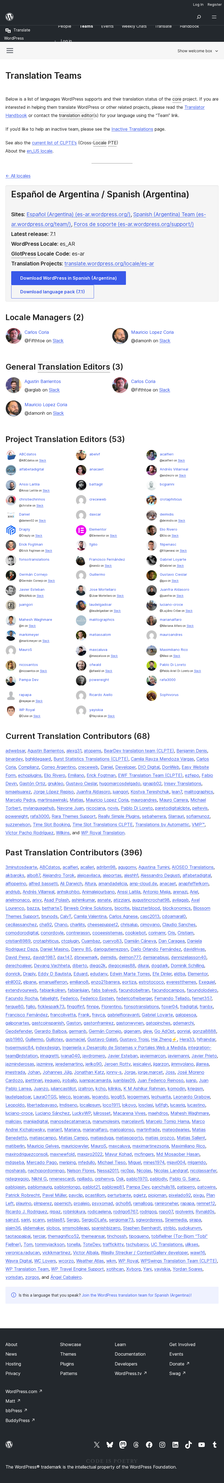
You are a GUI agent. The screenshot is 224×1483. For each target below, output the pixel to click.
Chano (60, 924)
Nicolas (144, 1170)
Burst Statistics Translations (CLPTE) (91, 759)
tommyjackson (49, 1244)
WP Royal (27, 709)
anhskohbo (68, 891)
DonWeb (170, 767)
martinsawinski (52, 800)
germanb (77, 1031)
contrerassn (78, 932)
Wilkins (63, 832)
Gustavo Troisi (134, 1039)
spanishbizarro (106, 1228)
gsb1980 (14, 1039)
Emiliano (76, 775)
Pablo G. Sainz (184, 1178)
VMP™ (198, 824)
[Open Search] (199, 17)
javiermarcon (153, 1055)
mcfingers (144, 1154)
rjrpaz (55, 1211)
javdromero (93, 1055)
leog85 (118, 1096)
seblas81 (55, 1219)
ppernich (62, 1203)
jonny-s (114, 1072)
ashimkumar (83, 900)
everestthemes (181, 982)
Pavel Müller (54, 1195)
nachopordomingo (46, 1170)
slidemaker (33, 1228)
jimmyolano (182, 1064)
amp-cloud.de (143, 883)
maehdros (158, 1113)
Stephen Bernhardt (142, 1228)
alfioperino (15, 883)
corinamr (156, 932)
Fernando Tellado (172, 998)
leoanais (81, 1096)
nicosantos (28, 664)
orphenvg (104, 1178)
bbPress (16, 1410)
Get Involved (182, 1344)
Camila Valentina (90, 916)
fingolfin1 (75, 1006)
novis (113, 808)
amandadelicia (112, 883)
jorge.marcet (150, 1072)
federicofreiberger (134, 998)
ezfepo (192, 775)
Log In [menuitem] (198, 4)
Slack (58, 340)
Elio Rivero (168, 529)
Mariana (72, 1129)
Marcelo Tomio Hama (167, 1121)
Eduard (80, 973)
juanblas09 (124, 1080)
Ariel (194, 891)
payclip (76, 1195)
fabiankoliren (52, 990)
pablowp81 (113, 1187)
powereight (99, 679)
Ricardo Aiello (101, 694)
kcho (101, 1088)
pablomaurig (40, 1187)
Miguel (134, 1162)
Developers (126, 1364)
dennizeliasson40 (188, 957)
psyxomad (102, 1203)
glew (147, 1031)
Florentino (111, 1006)
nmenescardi (62, 1178)
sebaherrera (154, 816)
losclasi (145, 1105)
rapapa (25, 694)
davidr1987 (44, 957)
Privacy (12, 1373)
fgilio (93, 544)
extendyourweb (21, 990)
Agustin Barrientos (43, 381)
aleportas (112, 875)
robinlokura (74, 1211)
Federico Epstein (97, 998)
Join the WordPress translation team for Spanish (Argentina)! (136, 1295)
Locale (100, 142)
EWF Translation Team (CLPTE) (150, 775)
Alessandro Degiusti (160, 875)
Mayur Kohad (118, 1154)
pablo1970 (137, 1178)
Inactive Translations (132, 129)
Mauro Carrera (173, 800)
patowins (207, 1187)
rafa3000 (168, 679)
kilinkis (114, 1088)
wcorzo (66, 1260)
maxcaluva (98, 649)
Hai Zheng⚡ (164, 1039)
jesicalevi (142, 1064)
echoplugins (30, 775)
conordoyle (52, 932)
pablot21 (91, 1187)
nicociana (95, 808)
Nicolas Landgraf (171, 1170)
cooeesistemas (107, 932)
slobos (53, 1228)
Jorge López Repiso (53, 791)
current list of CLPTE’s (54, 142)
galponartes (17, 1023)
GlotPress (23, 253)
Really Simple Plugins (119, 816)
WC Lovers (45, 1260)
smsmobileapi (75, 1228)
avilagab (180, 900)
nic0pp (127, 1170)
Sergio (73, 1219)
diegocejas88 (121, 965)
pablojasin (15, 1187)
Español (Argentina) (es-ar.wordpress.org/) (78, 214)
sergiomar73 (121, 1219)
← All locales (18, 176)
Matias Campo (73, 1137)
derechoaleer (18, 965)
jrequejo (52, 1080)
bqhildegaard (38, 759)
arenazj (180, 891)
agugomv (127, 867)
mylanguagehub (38, 808)
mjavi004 (176, 1162)
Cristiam (185, 932)
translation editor (76, 115)
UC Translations (167, 1244)
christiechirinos (32, 499)
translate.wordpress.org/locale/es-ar (109, 263)
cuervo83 (112, 941)
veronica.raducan (22, 1252)
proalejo (82, 1203)
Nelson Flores (81, 1170)
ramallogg (142, 1203)
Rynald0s (205, 1211)
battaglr (96, 484)
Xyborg (133, 1269)
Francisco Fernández (107, 559)
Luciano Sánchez (52, 1113)
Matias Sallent (191, 1137)
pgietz (140, 1195)
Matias (76, 800)
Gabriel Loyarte (173, 559)
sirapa (195, 1219)
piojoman (157, 1195)
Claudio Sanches (179, 924)
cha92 (45, 924)
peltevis (200, 808)
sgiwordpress (149, 1219)
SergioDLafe (94, 1219)
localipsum (90, 1105)
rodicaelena (99, 1211)
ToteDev (91, 1244)
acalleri (87, 867)
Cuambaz (90, 941)
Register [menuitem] (215, 4)
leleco (65, 1096)
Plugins (67, 1364)
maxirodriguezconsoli (26, 1154)
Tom (28, 1244)
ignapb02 (152, 783)
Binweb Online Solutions (88, 908)
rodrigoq (148, 1211)
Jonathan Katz (89, 1072)
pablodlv (158, 1178)
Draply (24, 529)
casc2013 (150, 916)
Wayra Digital (18, 1260)
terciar (39, 1236)
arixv (37, 900)
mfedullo (86, 1162)
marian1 (54, 1129)
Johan (34, 1072)
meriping (67, 1162)
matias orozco (159, 1137)
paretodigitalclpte (172, 808)
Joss (170, 1072)
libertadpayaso (42, 1105)
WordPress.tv (131, 1373)
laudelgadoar (100, 604)
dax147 (64, 957)
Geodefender (18, 1031)
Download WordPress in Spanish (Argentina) (68, 278)
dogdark (159, 965)
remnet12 (206, 1203)
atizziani (121, 900)
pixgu (198, 1195)
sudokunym (189, 1228)
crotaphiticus (171, 499)
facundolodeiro (202, 990)
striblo (169, 1228)
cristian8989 (18, 941)
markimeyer (29, 634)
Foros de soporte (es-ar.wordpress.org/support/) (134, 224)
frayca (98, 1014)
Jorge (129, 1072)
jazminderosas (19, 1064)
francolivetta (63, 1014)
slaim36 (12, 1228)
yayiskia (96, 709)
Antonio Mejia (156, 891)
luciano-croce (171, 604)
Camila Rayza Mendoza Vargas (162, 759)
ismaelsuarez (18, 791)
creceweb (97, 499)
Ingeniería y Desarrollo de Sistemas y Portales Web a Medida (124, 1047)
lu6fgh (161, 1105)
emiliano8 (79, 982)
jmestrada (15, 1072)
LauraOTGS (45, 1096)
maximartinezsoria (150, 1146)
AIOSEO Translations (193, 867)
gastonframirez (99, 1023)
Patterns (68, 1373)
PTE (112, 142)
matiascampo (43, 1137)
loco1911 (111, 1105)
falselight (49, 998)
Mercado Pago (41, 1162)
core (176, 99)
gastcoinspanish (48, 1023)
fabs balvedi (104, 990)
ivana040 (70, 1055)
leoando (100, 1096)
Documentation (130, 1354)
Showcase (70, 1344)
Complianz (28, 767)
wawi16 (197, 1252)
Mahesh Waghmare (35, 619)
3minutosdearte (21, 867)
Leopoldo (15, 1105)
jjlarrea (202, 1064)
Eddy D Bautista (54, 973)
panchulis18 (163, 1187)
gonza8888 (204, 1031)
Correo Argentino (59, 767)
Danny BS (81, 949)
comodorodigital (21, 932)
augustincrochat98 (151, 900)
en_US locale (39, 151)
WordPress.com (24, 1391)
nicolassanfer (203, 1170)
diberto (79, 965)
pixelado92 (180, 1195)
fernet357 (201, 998)
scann (39, 1219)
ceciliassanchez (21, 924)
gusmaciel (75, 1039)
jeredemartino (69, 1064)
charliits (77, 924)
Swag (177, 1373)
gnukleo (55, 783)
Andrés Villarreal (174, 469)
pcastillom (95, 1195)
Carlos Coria (37, 332)
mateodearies (176, 1129)
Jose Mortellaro (102, 589)
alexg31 (73, 750)
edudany (98, 973)
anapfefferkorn (193, 883)
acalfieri (166, 454)
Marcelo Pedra (20, 800)
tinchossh (116, 1236)
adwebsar (15, 750)
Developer (125, 767)
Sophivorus (169, 694)
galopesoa (185, 1014)
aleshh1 (131, 875)
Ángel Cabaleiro (66, 1277)
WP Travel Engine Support (77, 1269)
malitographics (101, 619)
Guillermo (97, 574)
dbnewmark (86, 957)
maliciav (13, 1121)
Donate (179, 1364)
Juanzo (41, 1088)
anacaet (96, 469)
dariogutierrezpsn (111, 949)
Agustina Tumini (153, 867)
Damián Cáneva (140, 941)
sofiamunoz (198, 816)
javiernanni (178, 1055)
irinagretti (49, 1055)
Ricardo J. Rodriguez (26, 1211)
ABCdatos (27, 454)
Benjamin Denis (191, 750)
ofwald (95, 664)
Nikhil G (39, 1178)
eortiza (129, 982)
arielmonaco (17, 900)
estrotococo (151, 982)
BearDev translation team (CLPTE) (139, 750)
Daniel (24, 514)
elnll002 (13, 982)
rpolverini (184, 1211)
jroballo (70, 1080)
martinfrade (148, 1129)
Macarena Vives (129, 1113)
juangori (26, 604)
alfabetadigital (31, 469)
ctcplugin (70, 941)
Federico (69, 998)
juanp (191, 1080)
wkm (111, 1260)
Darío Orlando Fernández (156, 949)
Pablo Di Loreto (173, 664)
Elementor (98, 529)
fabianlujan (78, 990)
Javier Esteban (32, 589)
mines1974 (153, 1162)
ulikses (191, 1244)
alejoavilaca (88, 875)
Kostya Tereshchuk (150, 791)
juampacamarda (95, 1080)
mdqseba (14, 1162)
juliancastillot (63, 1088)
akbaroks (14, 875)
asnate (104, 900)
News (11, 1354)
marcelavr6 (132, 1121)
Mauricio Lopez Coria (152, 332)
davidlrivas (194, 949)
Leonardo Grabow (191, 1096)
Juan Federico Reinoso (160, 1080)
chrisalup (129, 924)
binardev (14, 759)
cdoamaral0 (174, 916)
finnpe (93, 1006)
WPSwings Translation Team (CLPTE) (179, 1260)
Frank (84, 1014)
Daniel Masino (54, 949)
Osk (120, 1178)
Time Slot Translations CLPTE (102, 824)
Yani (147, 1269)
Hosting (13, 1364)
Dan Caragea (171, 941)
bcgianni (167, 484)
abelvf (94, 454)
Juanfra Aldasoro (174, 589)
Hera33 (186, 1039)
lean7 (177, 791)
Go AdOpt (164, 1031)
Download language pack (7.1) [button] (52, 291)
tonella (73, 1244)
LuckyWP (81, 1113)
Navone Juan (70, 808)
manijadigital (35, 1121)
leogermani (138, 1096)
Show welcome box (195, 50)
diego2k (98, 965)
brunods (49, 916)
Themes (68, 1354)
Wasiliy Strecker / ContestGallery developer (144, 1252)
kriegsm (195, 1088)
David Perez (17, 957)
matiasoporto (129, 1137)
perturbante (119, 1195)
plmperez (43, 1203)
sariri (25, 1219)
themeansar (93, 1236)
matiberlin (15, 1146)
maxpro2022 (89, 1154)
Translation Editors (74, 367)
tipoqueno (139, 1236)
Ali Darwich (71, 883)
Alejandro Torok (59, 875)
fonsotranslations (34, 559)
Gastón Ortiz (32, 783)
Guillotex (54, 1039)
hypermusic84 (19, 1047)
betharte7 (51, 908)
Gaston (73, 1023)
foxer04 (169, 1006)
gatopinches (158, 1023)
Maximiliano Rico (174, 649)
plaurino (23, 1203)
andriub (12, 891)
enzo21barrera (105, 982)
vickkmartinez (56, 1252)
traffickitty (113, 1244)
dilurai (143, 965)
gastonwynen (129, 1023)
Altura (90, 883)
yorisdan (14, 1277)
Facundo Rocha (21, 998)
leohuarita (161, 1096)
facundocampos (168, 990)
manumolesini (106, 1121)
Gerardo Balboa (50, 1031)
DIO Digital (149, 767)
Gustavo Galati (102, 1039)
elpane (29, 982)
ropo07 (166, 1211)
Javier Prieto (204, 1055)
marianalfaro (171, 619)
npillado (84, 1178)
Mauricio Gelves (43, 1146)
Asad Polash (56, 900)
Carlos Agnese (123, 916)
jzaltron (85, 1088)
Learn (120, 1344)
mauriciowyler (74, 1146)
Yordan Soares (187, 1269)
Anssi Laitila (29, 484)
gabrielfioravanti (123, 1014)
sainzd (12, 1219)
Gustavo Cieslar (173, 574)
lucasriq (177, 1105)
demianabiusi (156, 957)
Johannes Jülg (57, 1072)
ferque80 (14, 1006)
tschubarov (137, 1244)
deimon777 (129, 957)
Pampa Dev (29, 679)
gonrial (183, 1031)
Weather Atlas (90, 1260)
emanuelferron (53, 982)
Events (176, 1354)
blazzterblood (146, 908)
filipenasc (168, 544)
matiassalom (100, 634)
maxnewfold (62, 1154)
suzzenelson (17, 824)
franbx (206, 1006)
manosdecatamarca (70, 1121)
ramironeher (166, 1203)
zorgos (32, 1277)
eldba (179, 973)
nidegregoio (17, 1178)
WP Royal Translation (103, 832)
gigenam (132, 1031)
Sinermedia (176, 1219)
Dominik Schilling (187, 965)
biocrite (121, 908)
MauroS (25, 649)
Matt (13, 1401)
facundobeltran (134, 990)
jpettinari (33, 1080)
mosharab (15, 1170)
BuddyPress (20, 1420)
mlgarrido (197, 1162)
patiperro (186, 1187)
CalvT (65, 916)
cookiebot (135, 932)
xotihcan (115, 1269)
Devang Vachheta (52, 965)
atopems (92, 750)
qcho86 (123, 1203)
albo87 (33, 875)
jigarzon (161, 1064)
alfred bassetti (43, 883)
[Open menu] (215, 17)
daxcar (95, 514)
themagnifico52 (63, 1236)
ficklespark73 (51, 1006)
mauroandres (171, 634)
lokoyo (129, 1105)
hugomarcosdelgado (119, 783)
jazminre (45, 1064)
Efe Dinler (162, 973)
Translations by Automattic (162, 824)
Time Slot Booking (51, 824)
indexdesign (48, 1047)
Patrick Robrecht (22, 1195)
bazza (33, 908)
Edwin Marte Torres (130, 973)
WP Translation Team (27, 1269)
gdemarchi (183, 1023)
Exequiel (207, 982)
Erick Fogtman (31, 544)
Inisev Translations (182, 783)
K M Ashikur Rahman (144, 1088)
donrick (12, 973)
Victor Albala (85, 1252)
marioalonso (122, 1129)
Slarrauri (176, 816)
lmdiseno (68, 1105)
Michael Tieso (112, 1162)
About (11, 1344)
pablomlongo (67, 1187)
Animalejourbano (98, 891)
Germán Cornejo (33, 574)
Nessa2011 (107, 1170)
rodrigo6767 (125, 1211)
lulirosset (102, 1113)
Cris (171, 932)
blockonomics (177, 908)
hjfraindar (206, 1039)
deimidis (167, 514)
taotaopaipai (18, 1236)
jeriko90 (94, 1064)
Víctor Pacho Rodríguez (29, 832)
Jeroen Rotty (117, 1064)
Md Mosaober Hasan (177, 1154)
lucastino (196, 1105)
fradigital (188, 1006)
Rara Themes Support (74, 816)
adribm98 (106, 867)
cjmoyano (150, 924)
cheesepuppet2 (102, 924)
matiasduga (101, 1137)
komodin (176, 1088)
